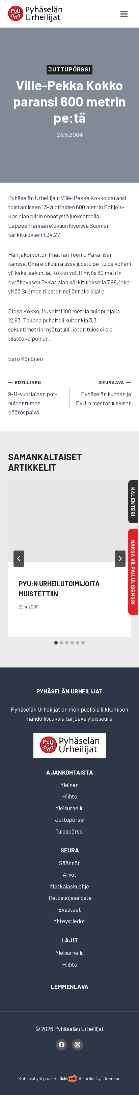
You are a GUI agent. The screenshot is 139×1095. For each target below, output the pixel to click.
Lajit (69, 940)
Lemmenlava (69, 986)
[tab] (56, 643)
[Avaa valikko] (124, 14)
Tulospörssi (69, 831)
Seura (69, 850)
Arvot (70, 874)
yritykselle (46, 1078)
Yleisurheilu (70, 808)
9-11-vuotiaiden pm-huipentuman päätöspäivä (32, 397)
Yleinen (70, 784)
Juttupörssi (69, 69)
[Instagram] (77, 1045)
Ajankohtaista (69, 772)
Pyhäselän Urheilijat (69, 691)
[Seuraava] (120, 559)
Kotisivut (27, 1078)
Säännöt (69, 862)
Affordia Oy (90, 1078)
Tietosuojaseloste (70, 897)
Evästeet (69, 909)
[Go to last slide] (18, 559)
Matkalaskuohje (69, 886)
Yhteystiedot (69, 920)
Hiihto (69, 796)
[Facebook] (61, 1045)
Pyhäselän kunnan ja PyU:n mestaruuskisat (103, 392)
